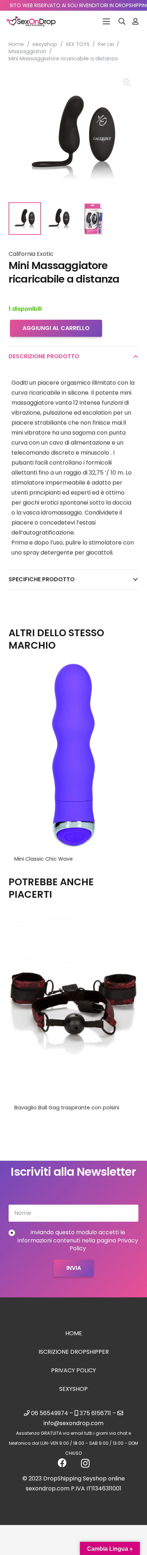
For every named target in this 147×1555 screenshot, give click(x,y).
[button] (122, 21)
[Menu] (106, 21)
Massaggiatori (27, 51)
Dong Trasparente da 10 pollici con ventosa (70, 1107)
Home (16, 44)
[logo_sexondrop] (31, 21)
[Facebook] (62, 1462)
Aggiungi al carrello (56, 328)
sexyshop (44, 44)
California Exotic (31, 254)
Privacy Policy (73, 1370)
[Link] (135, 21)
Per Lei (106, 44)
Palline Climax (31, 858)
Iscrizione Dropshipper (74, 1352)
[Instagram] (85, 1463)
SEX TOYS (78, 44)
